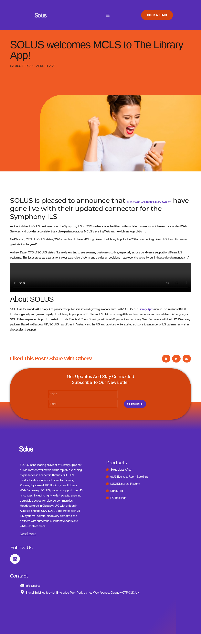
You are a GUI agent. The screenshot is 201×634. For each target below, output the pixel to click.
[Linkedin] (15, 559)
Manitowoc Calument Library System (149, 201)
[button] (107, 15)
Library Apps (146, 309)
